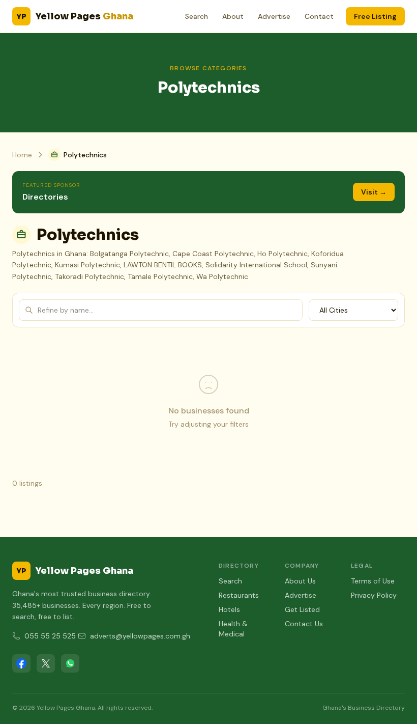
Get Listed (302, 609)
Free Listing (375, 16)
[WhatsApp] (70, 663)
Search (196, 16)
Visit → (373, 192)
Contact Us (304, 623)
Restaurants (239, 595)
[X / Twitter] (46, 663)
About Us (300, 581)
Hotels (229, 609)
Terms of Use (373, 581)
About (233, 16)
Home (22, 154)
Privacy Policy (374, 595)
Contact (319, 16)
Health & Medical (233, 628)
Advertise (274, 16)
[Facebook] (21, 663)
